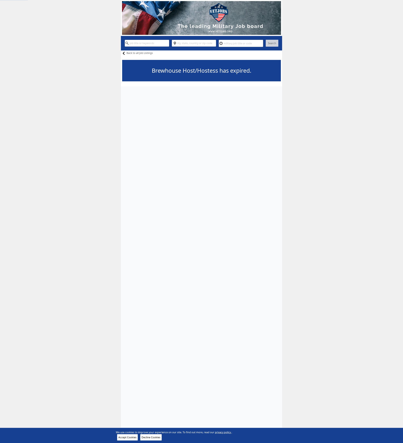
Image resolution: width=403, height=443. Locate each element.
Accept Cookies (127, 437)
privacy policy (223, 432)
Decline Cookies (151, 437)
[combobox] (147, 43)
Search (272, 43)
